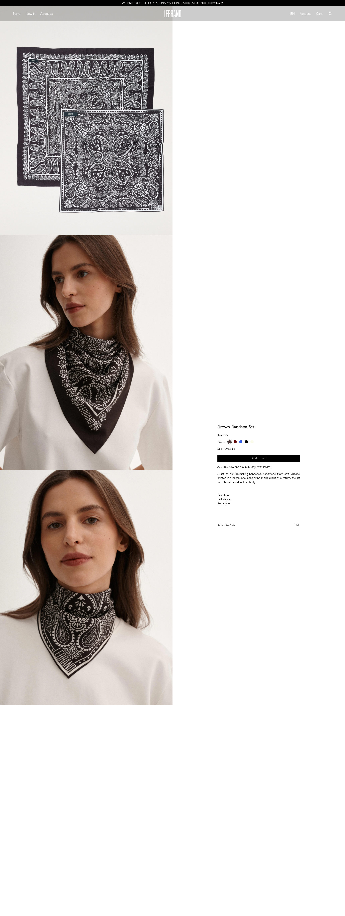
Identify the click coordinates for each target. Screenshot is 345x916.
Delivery (222, 499)
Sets (232, 525)
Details (221, 495)
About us (46, 14)
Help (297, 525)
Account (305, 13)
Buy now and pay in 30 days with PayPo (247, 467)
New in (30, 14)
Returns (222, 503)
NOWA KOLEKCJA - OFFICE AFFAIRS (172, 3)
